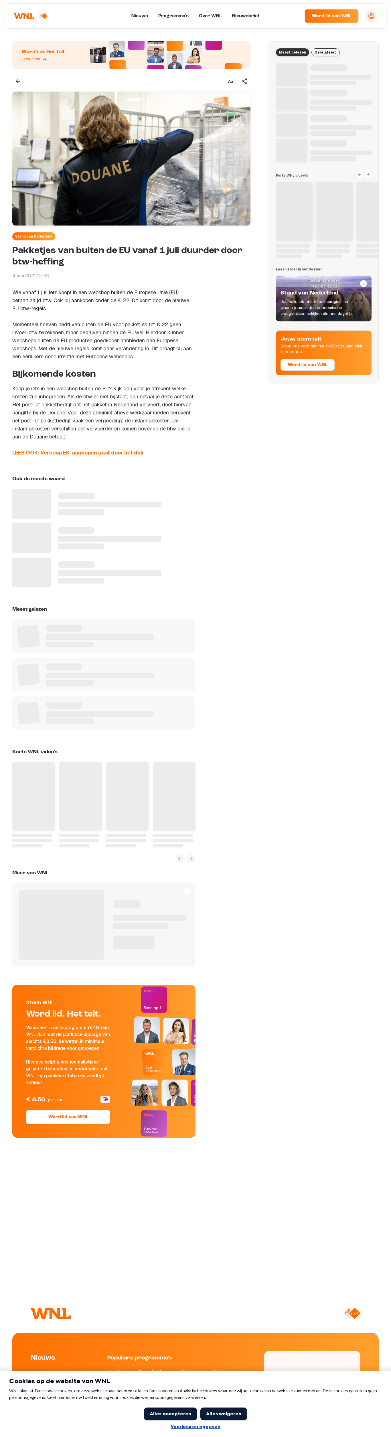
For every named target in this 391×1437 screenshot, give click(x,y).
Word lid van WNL (331, 16)
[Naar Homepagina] (30, 16)
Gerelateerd (326, 52)
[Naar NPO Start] (351, 1313)
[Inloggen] (371, 16)
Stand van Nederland (33, 236)
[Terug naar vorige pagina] (18, 81)
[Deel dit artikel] (244, 81)
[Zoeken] (293, 16)
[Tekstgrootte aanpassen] (230, 81)
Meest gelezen (292, 52)
